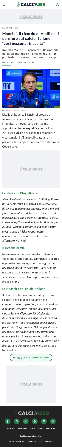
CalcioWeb (7, 28)
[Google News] (44, 421)
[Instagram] (17, 421)
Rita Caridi (8, 62)
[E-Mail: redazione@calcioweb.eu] (53, 421)
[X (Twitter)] (26, 421)
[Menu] (4, 5)
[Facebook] (8, 421)
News (16, 28)
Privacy (40, 428)
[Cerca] (58, 5)
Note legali (50, 428)
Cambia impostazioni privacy (31, 436)
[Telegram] (35, 421)
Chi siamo (11, 428)
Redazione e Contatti (26, 428)
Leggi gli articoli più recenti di (32, 357)
